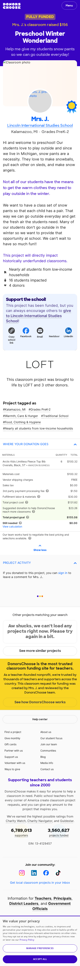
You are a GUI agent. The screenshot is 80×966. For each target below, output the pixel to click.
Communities (48, 750)
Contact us (47, 769)
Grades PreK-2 (41, 409)
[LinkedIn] (34, 873)
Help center (40, 719)
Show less (40, 549)
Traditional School (55, 416)
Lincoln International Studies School (40, 125)
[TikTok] (58, 873)
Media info (46, 762)
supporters (21, 832)
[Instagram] (22, 873)
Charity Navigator (39, 821)
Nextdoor (54, 336)
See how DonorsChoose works (40, 702)
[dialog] (40, 941)
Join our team (48, 744)
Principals (62, 898)
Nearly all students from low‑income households (39, 428)
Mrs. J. (40, 119)
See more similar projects (40, 651)
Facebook (25, 336)
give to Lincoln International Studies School (38, 315)
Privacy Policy (27, 939)
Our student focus (51, 738)
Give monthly (12, 738)
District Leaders (23, 903)
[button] (11, 335)
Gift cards (10, 744)
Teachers (43, 898)
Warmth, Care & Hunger (21, 416)
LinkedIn (68, 336)
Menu (69, 5)
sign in (62, 573)
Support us (11, 756)
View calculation (12, 526)
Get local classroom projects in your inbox (40, 882)
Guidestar (66, 821)
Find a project (12, 731)
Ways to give (12, 769)
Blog (43, 756)
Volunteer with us (14, 762)
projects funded (59, 832)
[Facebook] (46, 873)
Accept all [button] (40, 959)
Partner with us (13, 750)
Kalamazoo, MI (15, 409)
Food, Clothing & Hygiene (23, 422)
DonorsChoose (12, 6)
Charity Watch (16, 821)
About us (45, 731)
